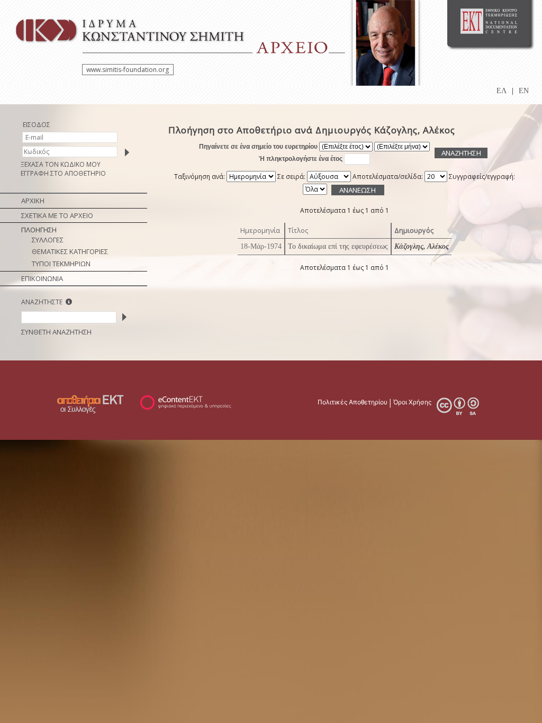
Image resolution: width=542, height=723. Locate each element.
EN (524, 91)
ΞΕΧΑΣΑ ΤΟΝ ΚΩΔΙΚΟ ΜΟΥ (61, 164)
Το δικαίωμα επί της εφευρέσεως (338, 246)
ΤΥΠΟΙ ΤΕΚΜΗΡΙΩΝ (61, 263)
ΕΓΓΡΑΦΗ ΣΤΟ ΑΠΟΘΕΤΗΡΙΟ (63, 173)
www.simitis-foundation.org (127, 69)
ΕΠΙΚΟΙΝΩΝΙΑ (42, 278)
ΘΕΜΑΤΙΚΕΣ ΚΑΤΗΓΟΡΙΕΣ (70, 251)
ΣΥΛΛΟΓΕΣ (48, 240)
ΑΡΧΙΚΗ (32, 200)
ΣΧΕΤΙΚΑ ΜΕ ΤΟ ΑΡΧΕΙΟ (57, 215)
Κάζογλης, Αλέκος (421, 246)
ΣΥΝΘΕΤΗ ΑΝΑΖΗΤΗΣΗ (56, 332)
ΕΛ (501, 91)
